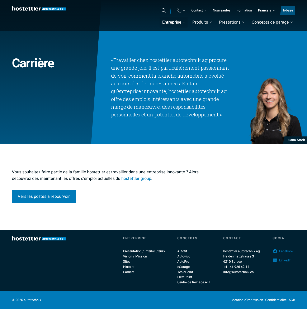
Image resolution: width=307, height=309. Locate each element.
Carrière (128, 272)
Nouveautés (221, 10)
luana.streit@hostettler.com (277, 166)
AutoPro (183, 262)
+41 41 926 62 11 (236, 267)
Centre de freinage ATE (194, 282)
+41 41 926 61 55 (267, 175)
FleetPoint (184, 277)
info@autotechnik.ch (238, 272)
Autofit (182, 251)
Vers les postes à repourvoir (44, 196)
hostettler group (136, 178)
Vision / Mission (135, 256)
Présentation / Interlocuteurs (144, 251)
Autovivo (183, 256)
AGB (292, 300)
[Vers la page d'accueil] (39, 8)
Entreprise (171, 22)
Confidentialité (276, 300)
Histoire (128, 267)
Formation (244, 10)
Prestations (230, 22)
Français (264, 10)
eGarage (183, 267)
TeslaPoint (185, 272)
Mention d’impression (247, 300)
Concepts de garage (270, 22)
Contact (197, 10)
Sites (126, 262)
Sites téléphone (181, 10)
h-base (288, 10)
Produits (200, 22)
